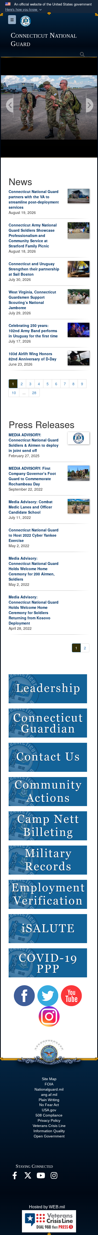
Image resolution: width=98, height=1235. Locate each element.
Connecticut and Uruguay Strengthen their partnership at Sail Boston (34, 269)
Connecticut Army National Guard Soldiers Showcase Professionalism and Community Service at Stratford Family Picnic (33, 235)
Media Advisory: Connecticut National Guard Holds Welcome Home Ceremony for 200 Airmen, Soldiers (34, 569)
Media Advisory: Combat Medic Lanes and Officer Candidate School (31, 507)
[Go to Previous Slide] (10, 105)
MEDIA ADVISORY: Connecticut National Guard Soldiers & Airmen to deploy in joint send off (34, 442)
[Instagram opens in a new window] (53, 1177)
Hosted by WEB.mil (47, 1207)
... (24, 392)
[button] (24, 9)
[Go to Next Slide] (89, 105)
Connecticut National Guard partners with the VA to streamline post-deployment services (34, 199)
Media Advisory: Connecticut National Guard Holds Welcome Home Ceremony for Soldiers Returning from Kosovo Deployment (34, 610)
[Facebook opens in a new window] (14, 1177)
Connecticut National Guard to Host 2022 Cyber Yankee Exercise (34, 535)
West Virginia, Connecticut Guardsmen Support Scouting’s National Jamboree (32, 299)
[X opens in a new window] (27, 1177)
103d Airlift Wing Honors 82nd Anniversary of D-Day (32, 356)
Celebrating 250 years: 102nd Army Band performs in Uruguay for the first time (33, 330)
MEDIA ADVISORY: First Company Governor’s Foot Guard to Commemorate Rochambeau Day (32, 476)
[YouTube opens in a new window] (40, 1177)
